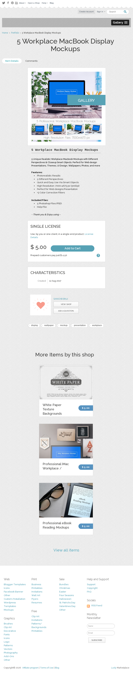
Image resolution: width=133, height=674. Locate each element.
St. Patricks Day (67, 602)
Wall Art (36, 595)
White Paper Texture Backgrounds (52, 409)
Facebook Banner (13, 591)
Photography (11, 652)
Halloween (65, 599)
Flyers (35, 599)
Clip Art (8, 627)
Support (91, 584)
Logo (6, 641)
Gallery (86, 100)
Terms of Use (46, 668)
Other (7, 595)
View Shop (66, 304)
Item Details (11, 61)
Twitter (3, 3)
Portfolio (15, 33)
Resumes (37, 602)
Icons (7, 588)
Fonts (7, 634)
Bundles (63, 584)
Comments (31, 61)
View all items (66, 550)
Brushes (8, 623)
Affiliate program (30, 668)
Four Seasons (66, 595)
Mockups (9, 610)
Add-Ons (9, 656)
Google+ (17, 3)
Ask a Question (66, 311)
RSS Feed (96, 605)
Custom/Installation (14, 599)
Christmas (64, 588)
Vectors (8, 649)
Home (5, 33)
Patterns (8, 645)
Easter (62, 591)
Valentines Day (67, 606)
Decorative (10, 631)
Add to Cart (73, 248)
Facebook (8, 3)
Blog (57, 668)
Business (36, 584)
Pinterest (12, 3)
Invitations (37, 591)
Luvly (113, 668)
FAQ (89, 591)
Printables (37, 588)
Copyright (92, 588)
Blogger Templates (15, 584)
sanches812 (61, 299)
